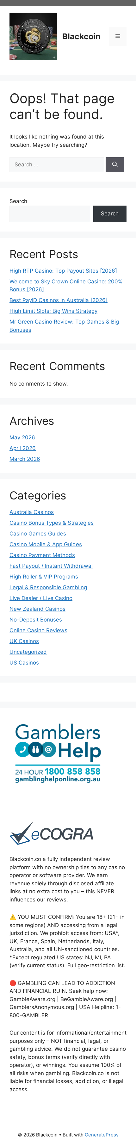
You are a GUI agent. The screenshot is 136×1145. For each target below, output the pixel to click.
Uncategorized (28, 652)
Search (18, 201)
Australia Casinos (31, 512)
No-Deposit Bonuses (35, 619)
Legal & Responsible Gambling (48, 587)
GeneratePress (102, 1135)
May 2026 (22, 437)
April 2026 (22, 448)
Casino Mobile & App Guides (45, 544)
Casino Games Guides (37, 533)
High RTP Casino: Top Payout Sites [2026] (63, 271)
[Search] (115, 164)
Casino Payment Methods (42, 555)
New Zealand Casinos (37, 609)
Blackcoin (81, 36)
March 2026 (24, 459)
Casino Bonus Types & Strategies (51, 523)
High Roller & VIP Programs (43, 576)
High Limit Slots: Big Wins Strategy (53, 311)
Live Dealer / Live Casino (40, 598)
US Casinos (24, 662)
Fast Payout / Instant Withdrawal (51, 566)
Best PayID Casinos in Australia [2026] (58, 300)
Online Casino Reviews (38, 630)
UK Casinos (24, 641)
